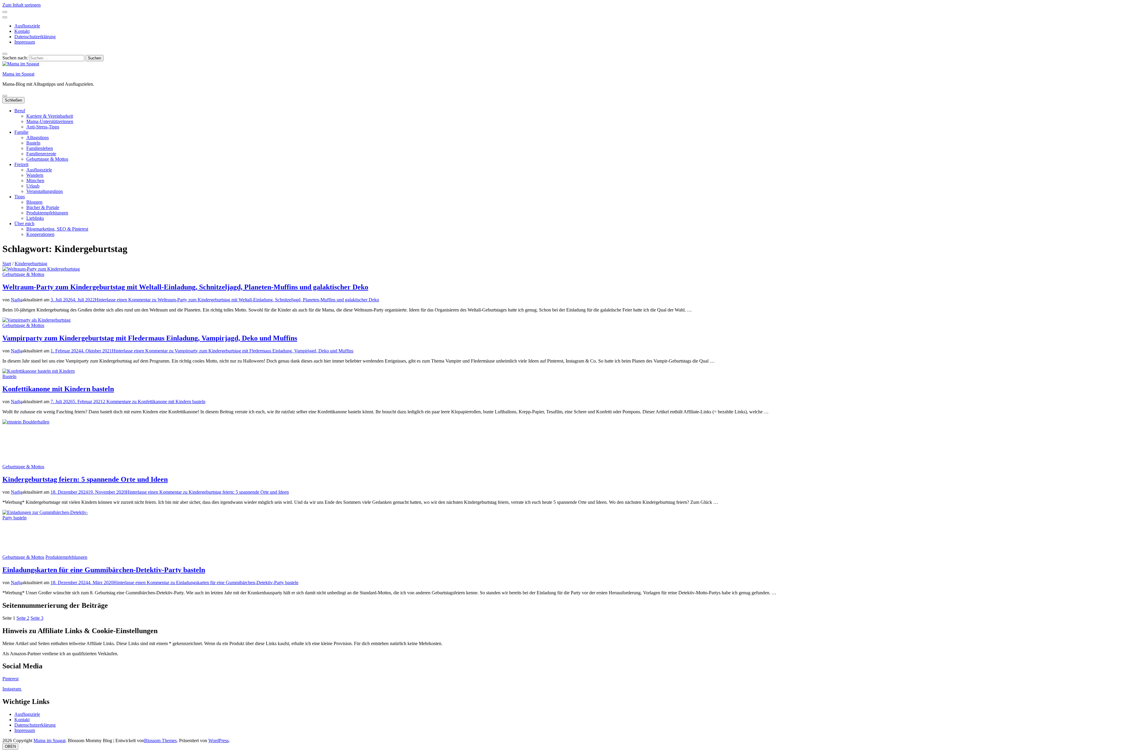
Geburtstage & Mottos (47, 159)
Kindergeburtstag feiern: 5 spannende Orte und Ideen (85, 479)
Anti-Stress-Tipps (42, 126)
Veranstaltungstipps (44, 191)
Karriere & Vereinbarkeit (49, 116)
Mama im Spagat (18, 73)
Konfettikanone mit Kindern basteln (58, 389)
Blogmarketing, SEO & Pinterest (57, 228)
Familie (21, 132)
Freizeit (21, 164)
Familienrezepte (41, 153)
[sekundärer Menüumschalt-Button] (4, 12)
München (35, 180)
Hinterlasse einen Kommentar (237, 299)
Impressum (24, 41)
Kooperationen (40, 234)
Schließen (13, 100)
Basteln (33, 142)
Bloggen (34, 202)
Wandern (34, 175)
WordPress (218, 740)
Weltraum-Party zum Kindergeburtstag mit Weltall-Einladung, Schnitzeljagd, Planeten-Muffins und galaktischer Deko (185, 287)
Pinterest (10, 678)
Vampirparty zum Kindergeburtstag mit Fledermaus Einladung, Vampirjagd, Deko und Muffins (149, 338)
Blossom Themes (160, 740)
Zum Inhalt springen (21, 4)
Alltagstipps (37, 137)
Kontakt (22, 31)
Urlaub (32, 185)
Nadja (16, 299)
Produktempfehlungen (47, 212)
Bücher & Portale (42, 207)
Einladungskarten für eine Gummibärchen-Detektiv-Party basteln (103, 570)
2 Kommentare (154, 401)
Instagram (12, 688)
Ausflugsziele (27, 25)
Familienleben (39, 148)
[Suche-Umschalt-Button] (4, 54)
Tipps (19, 196)
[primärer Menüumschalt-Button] (4, 96)
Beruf (19, 110)
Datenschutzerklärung (35, 36)
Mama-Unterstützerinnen (49, 121)
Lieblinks (35, 218)
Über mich (24, 223)
